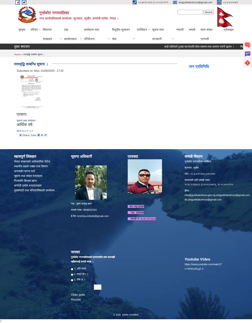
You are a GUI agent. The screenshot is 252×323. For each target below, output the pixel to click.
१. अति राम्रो (80, 268)
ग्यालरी (180, 29)
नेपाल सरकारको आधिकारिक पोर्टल (32, 161)
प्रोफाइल (229, 29)
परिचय (34, 29)
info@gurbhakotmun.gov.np (200, 195)
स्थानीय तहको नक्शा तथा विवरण (31, 166)
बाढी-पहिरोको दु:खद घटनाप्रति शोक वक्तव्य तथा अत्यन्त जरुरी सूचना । (191, 46)
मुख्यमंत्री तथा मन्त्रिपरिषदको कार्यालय (34, 190)
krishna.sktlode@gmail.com (93, 216)
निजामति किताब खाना (26, 180)
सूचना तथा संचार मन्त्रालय (28, 176)
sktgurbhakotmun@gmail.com (233, 195)
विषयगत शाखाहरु (47, 34)
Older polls (78, 294)
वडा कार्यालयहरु (70, 34)
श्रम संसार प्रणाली (207, 34)
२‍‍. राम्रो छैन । (81, 274)
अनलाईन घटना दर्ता (24, 171)
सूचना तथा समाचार (26, 120)
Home (17, 54)
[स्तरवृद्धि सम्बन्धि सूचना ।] (30, 92)
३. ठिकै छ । (79, 279)
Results (76, 299)
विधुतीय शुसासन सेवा (121, 34)
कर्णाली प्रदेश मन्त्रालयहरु (28, 185)
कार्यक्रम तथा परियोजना (91, 34)
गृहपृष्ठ (21, 29)
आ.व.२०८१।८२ (25, 130)
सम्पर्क (192, 29)
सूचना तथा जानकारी (158, 34)
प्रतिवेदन (142, 29)
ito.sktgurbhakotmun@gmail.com (203, 199)
